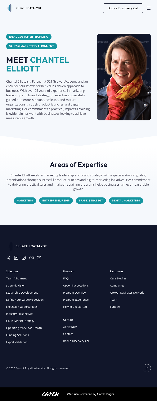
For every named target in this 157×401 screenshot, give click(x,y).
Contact (68, 334)
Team (113, 299)
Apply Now (70, 327)
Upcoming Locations (75, 285)
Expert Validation (17, 342)
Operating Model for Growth (24, 328)
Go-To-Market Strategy (20, 321)
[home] (24, 8)
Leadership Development (22, 292)
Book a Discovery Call (123, 8)
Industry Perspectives (19, 314)
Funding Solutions (17, 335)
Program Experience (75, 299)
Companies (117, 285)
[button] (148, 8)
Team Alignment (16, 278)
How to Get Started (75, 306)
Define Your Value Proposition (25, 299)
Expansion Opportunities (22, 306)
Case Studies (118, 278)
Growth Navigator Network (127, 292)
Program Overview (74, 292)
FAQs (66, 278)
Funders (115, 306)
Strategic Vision (15, 285)
